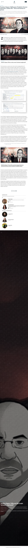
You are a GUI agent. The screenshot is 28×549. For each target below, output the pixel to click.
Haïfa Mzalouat (20, 510)
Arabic (3, 34)
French (6, 34)
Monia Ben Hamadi (9, 16)
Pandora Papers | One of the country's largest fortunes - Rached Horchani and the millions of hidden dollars (12, 165)
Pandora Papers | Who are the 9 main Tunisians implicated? (13, 62)
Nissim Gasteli (4, 16)
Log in (20, 547)
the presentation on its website (12, 71)
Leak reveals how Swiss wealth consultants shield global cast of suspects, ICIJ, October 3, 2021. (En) (15, 144)
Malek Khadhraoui (14, 510)
